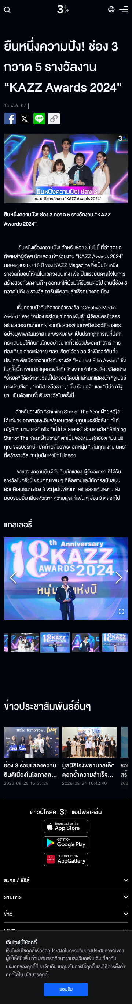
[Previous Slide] (13, 578)
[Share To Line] (39, 118)
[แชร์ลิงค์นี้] (54, 118)
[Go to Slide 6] (55, 642)
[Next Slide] (119, 578)
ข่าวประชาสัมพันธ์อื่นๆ (47, 707)
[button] (66, 578)
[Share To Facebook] (10, 118)
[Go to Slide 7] (85, 642)
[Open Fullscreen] (121, 612)
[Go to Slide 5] (25, 642)
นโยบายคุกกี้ (36, 974)
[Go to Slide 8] (116, 642)
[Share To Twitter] (24, 118)
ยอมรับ (66, 989)
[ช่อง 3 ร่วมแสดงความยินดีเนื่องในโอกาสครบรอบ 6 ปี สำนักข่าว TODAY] (31, 742)
